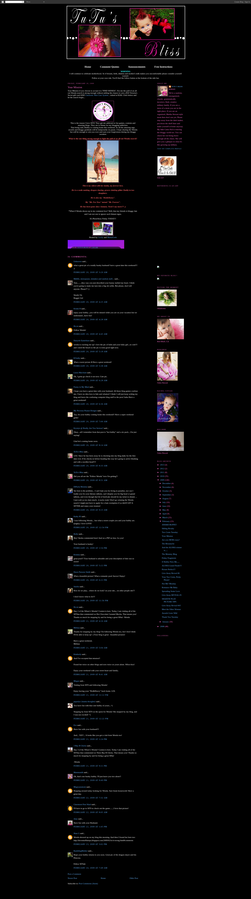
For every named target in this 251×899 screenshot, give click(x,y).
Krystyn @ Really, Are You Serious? (88, 428)
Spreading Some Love (171, 591)
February (166, 521)
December (166, 483)
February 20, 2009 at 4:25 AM (90, 302)
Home (88, 66)
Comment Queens (109, 66)
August (165, 498)
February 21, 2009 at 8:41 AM (90, 674)
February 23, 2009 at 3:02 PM (90, 844)
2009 (162, 480)
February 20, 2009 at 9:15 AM (90, 510)
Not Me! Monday (169, 584)
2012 (162, 469)
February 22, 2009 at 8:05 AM (90, 812)
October (165, 491)
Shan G (77, 833)
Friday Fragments (169, 558)
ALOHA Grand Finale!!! (172, 566)
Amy (76, 819)
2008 (162, 626)
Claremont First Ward (82, 804)
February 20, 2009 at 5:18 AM (90, 351)
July (164, 502)
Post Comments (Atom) (88, 884)
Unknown (78, 261)
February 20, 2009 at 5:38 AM (90, 366)
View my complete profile (169, 148)
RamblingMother (80, 851)
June (164, 506)
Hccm (76, 326)
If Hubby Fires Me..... (170, 562)
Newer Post (72, 878)
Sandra (76, 587)
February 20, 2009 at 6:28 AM (90, 380)
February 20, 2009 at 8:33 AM (90, 466)
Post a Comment (74, 874)
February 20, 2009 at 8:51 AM (90, 480)
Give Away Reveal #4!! (171, 605)
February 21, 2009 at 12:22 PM (91, 719)
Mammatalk (78, 772)
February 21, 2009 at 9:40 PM (90, 780)
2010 (162, 476)
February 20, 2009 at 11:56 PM (91, 601)
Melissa (77, 628)
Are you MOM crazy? (171, 540)
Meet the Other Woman (171, 609)
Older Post (134, 878)
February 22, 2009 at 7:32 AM (90, 798)
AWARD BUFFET (169, 525)
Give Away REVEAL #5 (172, 595)
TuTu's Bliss (78, 452)
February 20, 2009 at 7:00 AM (90, 421)
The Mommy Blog (169, 554)
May (164, 510)
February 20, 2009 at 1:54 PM (90, 548)
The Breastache (168, 544)
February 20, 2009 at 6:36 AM (90, 404)
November (167, 487)
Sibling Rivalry (168, 528)
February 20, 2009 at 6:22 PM (90, 580)
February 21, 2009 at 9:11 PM (90, 766)
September (167, 495)
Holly (76, 534)
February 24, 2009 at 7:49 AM (90, 868)
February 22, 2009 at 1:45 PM (90, 827)
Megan (76, 681)
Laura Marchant (80, 373)
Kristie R (77, 309)
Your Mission (167, 536)
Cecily (100, 237)
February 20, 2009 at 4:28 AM (90, 319)
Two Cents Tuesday (170, 532)
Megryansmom (80, 787)
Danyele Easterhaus (82, 341)
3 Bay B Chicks (80, 746)
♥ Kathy (77, 358)
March (165, 517)
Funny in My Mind (81, 387)
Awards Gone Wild (169, 613)
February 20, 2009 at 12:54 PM (91, 527)
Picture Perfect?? (168, 569)
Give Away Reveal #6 (171, 573)
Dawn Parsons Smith (82, 572)
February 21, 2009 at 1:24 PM (90, 739)
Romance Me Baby (170, 587)
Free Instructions (163, 66)
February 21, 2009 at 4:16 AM (90, 621)
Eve (75, 725)
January (165, 622)
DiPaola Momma (80, 487)
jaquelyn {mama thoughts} (85, 701)
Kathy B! (77, 516)
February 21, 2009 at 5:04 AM (90, 648)
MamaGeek (112, 237)
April (164, 514)
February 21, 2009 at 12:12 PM (91, 695)
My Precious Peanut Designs (85, 411)
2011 (162, 472)
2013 (162, 465)
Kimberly (77, 654)
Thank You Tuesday (170, 617)
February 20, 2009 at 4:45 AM (90, 334)
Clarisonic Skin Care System (96, 95)
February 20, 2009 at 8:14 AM (90, 445)
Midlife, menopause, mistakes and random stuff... (94, 279)
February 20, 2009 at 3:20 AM (90, 272)
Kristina (77, 555)
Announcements (136, 66)
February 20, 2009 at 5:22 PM (90, 565)
